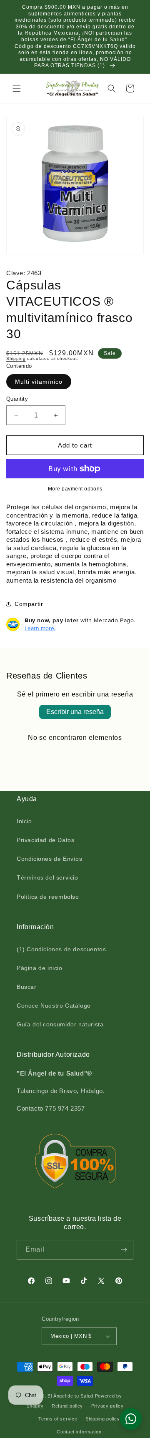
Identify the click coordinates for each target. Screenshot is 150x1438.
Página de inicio (39, 968)
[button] (17, 88)
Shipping (16, 358)
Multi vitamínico (38, 381)
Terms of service (57, 1418)
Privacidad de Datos (45, 840)
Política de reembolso (48, 896)
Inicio (24, 821)
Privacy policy (107, 1405)
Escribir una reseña (75, 711)
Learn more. (40, 628)
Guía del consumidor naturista (60, 1024)
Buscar (27, 986)
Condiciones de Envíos (49, 858)
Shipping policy (102, 1418)
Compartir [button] (29, 604)
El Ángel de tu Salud (70, 1395)
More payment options (75, 489)
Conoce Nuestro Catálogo (54, 1005)
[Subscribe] (124, 1250)
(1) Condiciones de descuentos (61, 949)
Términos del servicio (47, 877)
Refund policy (67, 1405)
